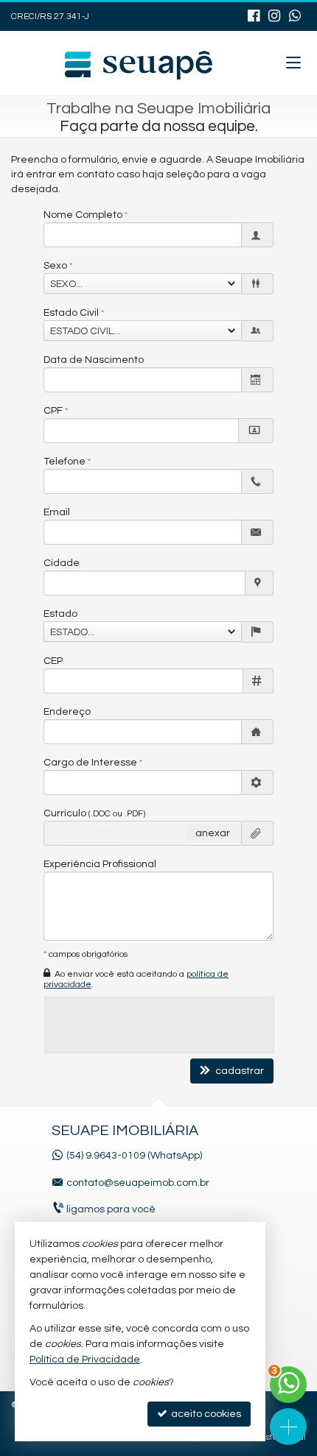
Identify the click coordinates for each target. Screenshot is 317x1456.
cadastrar (238, 1071)
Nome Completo (82, 215)
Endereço (67, 712)
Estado (60, 614)
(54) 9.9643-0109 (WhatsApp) (134, 1156)
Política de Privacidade (84, 1359)
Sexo (55, 266)
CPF (53, 411)
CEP (53, 661)
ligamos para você (111, 1209)
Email (56, 512)
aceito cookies (205, 1414)
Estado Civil (71, 313)
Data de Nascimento (93, 360)
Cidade (61, 563)
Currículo (94, 813)
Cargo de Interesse (90, 762)
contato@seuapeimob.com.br (137, 1183)
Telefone (64, 461)
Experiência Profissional (99, 864)
